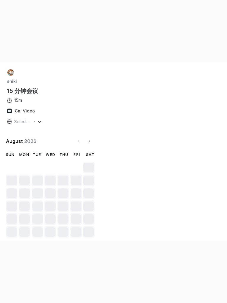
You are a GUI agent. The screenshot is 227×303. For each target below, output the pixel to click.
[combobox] (14, 121)
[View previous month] (78, 141)
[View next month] (89, 141)
